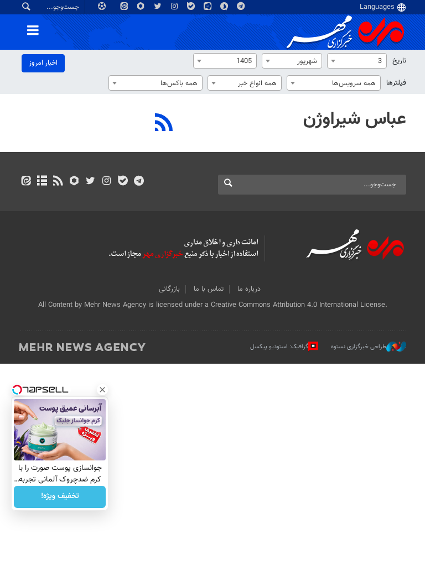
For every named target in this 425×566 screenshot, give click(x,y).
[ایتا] (26, 182)
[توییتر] (90, 182)
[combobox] (357, 61)
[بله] (122, 182)
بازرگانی (169, 289)
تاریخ (399, 60)
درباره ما (249, 289)
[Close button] (102, 389)
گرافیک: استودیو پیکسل (279, 347)
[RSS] (164, 124)
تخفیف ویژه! (60, 497)
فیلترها (396, 82)
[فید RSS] (58, 182)
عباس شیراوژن (354, 119)
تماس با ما (209, 289)
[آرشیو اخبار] (42, 182)
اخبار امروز (43, 63)
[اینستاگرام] (106, 182)
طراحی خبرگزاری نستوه (358, 347)
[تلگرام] (139, 182)
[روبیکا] (74, 182)
